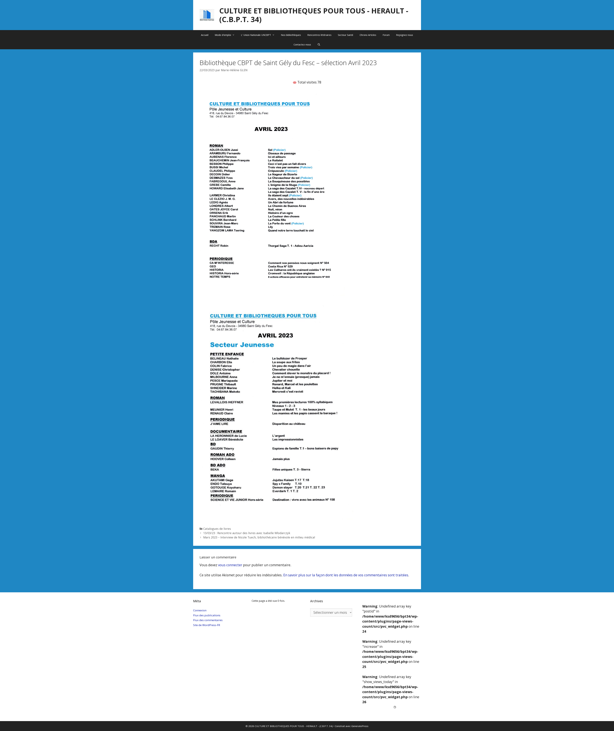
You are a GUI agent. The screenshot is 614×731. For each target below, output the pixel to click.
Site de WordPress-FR (206, 625)
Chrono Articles (368, 34)
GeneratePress (359, 726)
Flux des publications (206, 615)
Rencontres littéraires (319, 34)
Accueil (204, 34)
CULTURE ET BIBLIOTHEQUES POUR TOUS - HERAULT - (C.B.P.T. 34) (313, 15)
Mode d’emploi (223, 34)
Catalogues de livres (217, 529)
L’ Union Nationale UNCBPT (256, 34)
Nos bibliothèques (291, 34)
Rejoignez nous (404, 34)
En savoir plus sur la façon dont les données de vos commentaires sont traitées (345, 575)
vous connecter (230, 565)
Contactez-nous (302, 44)
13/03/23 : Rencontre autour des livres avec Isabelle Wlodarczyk (246, 533)
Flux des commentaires (208, 620)
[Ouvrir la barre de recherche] (319, 44)
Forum (386, 34)
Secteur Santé (345, 34)
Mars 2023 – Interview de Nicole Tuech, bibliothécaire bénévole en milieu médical (259, 537)
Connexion (199, 610)
